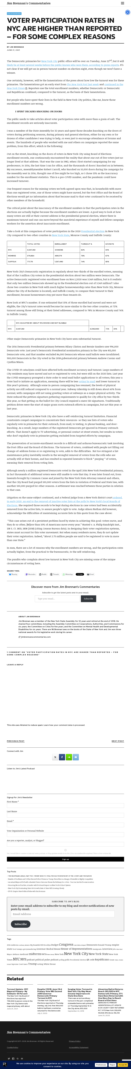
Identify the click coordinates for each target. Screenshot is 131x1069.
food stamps (18, 949)
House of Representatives (76, 948)
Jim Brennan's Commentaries (29, 3)
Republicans (102, 959)
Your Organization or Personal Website (25, 830)
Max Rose (119, 949)
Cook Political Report (80, 945)
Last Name (12, 811)
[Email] (76, 757)
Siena (116, 960)
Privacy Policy (74, 1041)
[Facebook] (62, 757)
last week (83, 84)
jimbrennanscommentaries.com (36, 637)
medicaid (24, 954)
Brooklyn (47, 945)
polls (67, 959)
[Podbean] (69, 757)
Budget (55, 944)
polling (61, 960)
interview (107, 948)
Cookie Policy (12, 1047)
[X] (9, 1058)
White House (50, 964)
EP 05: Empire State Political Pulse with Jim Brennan (26, 891)
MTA (44, 954)
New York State (60, 235)
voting (40, 964)
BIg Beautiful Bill (36, 945)
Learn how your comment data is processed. (64, 725)
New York (59, 954)
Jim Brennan (17, 46)
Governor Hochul (44, 948)
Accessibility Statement (78, 1047)
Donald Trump (104, 945)
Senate (111, 960)
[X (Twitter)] (55, 757)
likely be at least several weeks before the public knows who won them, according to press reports (63, 65)
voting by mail (87, 381)
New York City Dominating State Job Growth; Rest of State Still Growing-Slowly (36, 888)
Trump (32, 964)
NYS (23, 959)
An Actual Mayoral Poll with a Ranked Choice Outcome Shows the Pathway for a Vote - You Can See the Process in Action (51, 882)
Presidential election (93, 231)
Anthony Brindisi (24, 945)
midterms (35, 954)
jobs (114, 949)
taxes (26, 964)
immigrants (97, 949)
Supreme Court (17, 964)
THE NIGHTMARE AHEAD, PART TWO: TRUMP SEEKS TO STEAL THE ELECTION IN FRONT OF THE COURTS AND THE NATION (50, 876)
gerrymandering (29, 949)
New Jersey (50, 954)
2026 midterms (13, 945)
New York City (49, 61)
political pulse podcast (46, 959)
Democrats (91, 944)
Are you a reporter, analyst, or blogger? (25, 840)
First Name (13, 801)
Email (10, 821)
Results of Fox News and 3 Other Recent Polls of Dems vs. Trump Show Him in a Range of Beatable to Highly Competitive (50, 879)
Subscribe (88, 598)
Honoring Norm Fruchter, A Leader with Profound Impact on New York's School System (39, 885)
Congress (66, 944)
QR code (90, 959)
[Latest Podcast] (17, 1058)
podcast (31, 959)
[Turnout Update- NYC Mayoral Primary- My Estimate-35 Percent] (20, 1000)
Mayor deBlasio (13, 954)
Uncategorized (14, 14)
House (57, 948)
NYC (16, 958)
